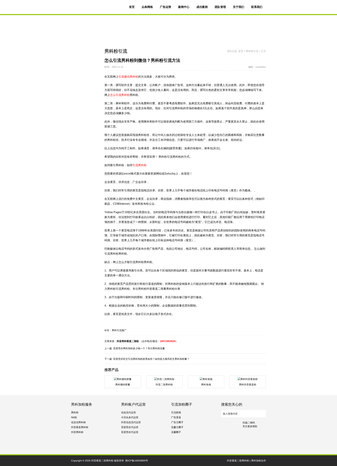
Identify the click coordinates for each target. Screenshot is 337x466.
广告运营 (165, 6)
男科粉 (74, 412)
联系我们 (256, 6)
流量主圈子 (177, 427)
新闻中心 (183, 6)
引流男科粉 (140, 165)
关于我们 (238, 6)
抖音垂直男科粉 (79, 427)
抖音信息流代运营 (131, 422)
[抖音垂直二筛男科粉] (97, 7)
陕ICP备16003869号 (136, 460)
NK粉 (74, 417)
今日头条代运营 (129, 417)
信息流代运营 (128, 412)
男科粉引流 (252, 51)
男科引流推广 (119, 330)
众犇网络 (147, 6)
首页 (132, 6)
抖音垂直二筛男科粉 (102, 460)
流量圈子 (176, 432)
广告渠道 (176, 417)
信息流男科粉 (78, 422)
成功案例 (202, 6)
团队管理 (220, 6)
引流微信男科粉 (128, 76)
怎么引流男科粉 (120, 94)
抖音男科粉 (77, 432)
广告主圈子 (177, 422)
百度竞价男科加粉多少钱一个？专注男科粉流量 (139, 348)
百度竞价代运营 (129, 427)
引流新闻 (176, 412)
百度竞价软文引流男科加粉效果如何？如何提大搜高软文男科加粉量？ (151, 358)
